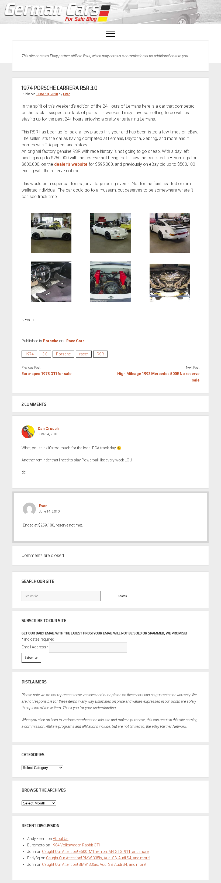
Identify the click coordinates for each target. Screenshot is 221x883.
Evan (66, 94)
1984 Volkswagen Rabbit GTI (75, 845)
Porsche (50, 341)
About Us (60, 838)
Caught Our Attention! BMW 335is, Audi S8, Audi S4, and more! (98, 858)
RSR (100, 354)
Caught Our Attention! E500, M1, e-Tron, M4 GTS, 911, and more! (95, 851)
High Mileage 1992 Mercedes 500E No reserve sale (158, 377)
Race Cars (75, 341)
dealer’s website (71, 164)
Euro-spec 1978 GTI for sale (46, 374)
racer (83, 354)
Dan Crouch (48, 428)
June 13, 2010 (47, 94)
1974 (29, 354)
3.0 (44, 354)
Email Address (35, 647)
